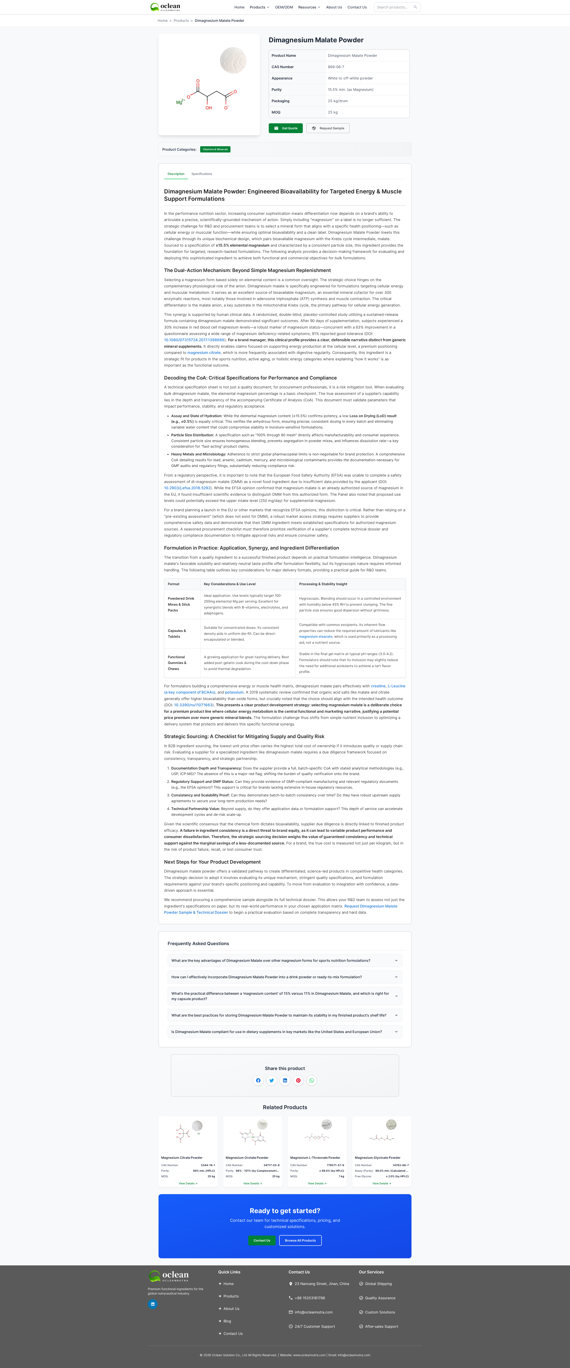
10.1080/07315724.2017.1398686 (194, 340)
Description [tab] (176, 174)
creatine (378, 686)
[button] (258, 1080)
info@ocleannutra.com (314, 1312)
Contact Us (357, 7)
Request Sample (332, 128)
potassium (234, 692)
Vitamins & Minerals (215, 149)
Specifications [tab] (201, 174)
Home (239, 7)
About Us (334, 7)
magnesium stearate (315, 636)
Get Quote (289, 128)
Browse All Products (300, 1240)
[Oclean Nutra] (166, 7)
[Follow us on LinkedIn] (153, 1304)
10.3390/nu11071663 (193, 705)
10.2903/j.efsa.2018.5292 (187, 488)
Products (181, 20)
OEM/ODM (284, 7)
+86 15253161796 (310, 1298)
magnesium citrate (204, 352)
